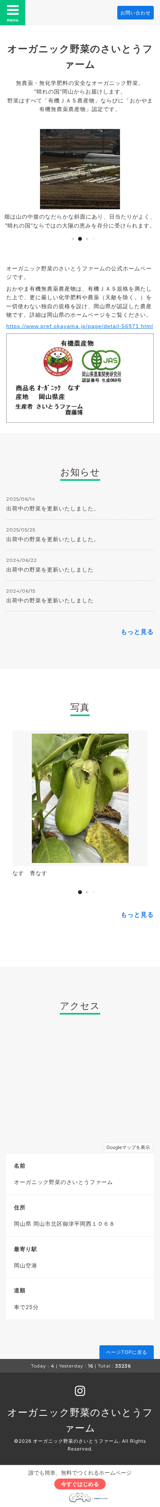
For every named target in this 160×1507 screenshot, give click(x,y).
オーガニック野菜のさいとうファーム (76, 1441)
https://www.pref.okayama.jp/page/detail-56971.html (79, 326)
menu (13, 20)
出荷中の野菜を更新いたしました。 (52, 508)
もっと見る (137, 631)
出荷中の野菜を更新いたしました (50, 569)
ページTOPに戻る (126, 1352)
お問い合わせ (135, 13)
